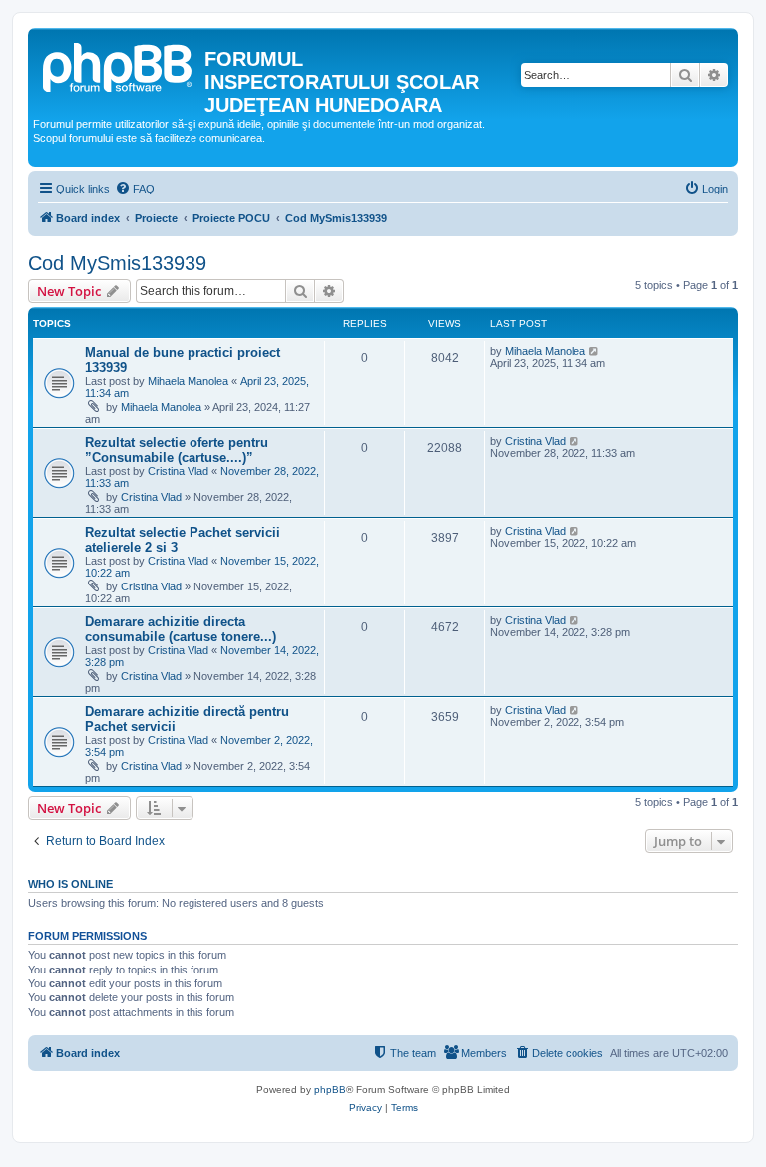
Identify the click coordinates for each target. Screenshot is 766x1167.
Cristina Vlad (178, 471)
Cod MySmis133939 (117, 263)
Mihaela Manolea (188, 381)
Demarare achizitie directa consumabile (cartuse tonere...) (180, 629)
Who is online (70, 884)
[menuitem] (135, 188)
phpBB (330, 1089)
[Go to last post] (594, 351)
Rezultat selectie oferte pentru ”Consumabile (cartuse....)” (176, 450)
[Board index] (118, 65)
